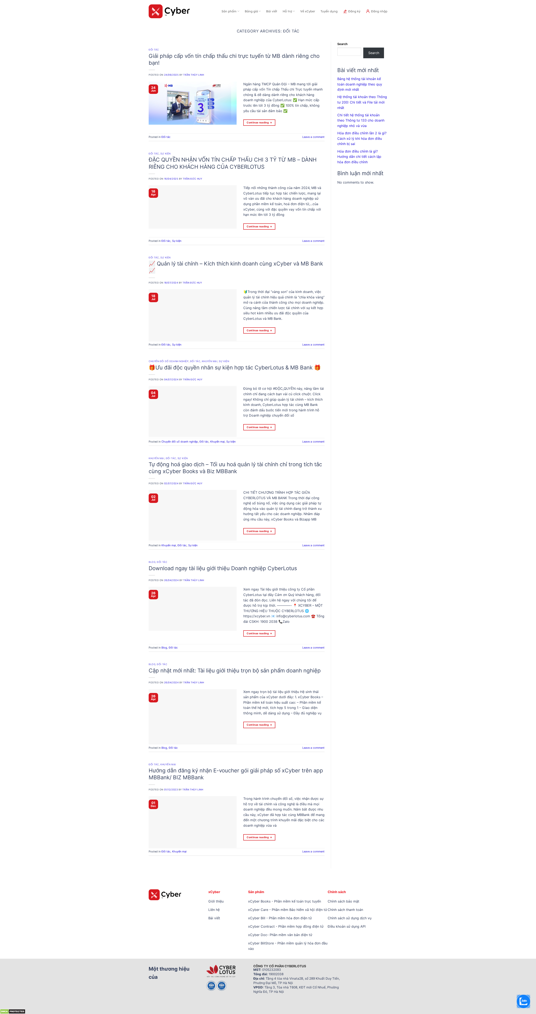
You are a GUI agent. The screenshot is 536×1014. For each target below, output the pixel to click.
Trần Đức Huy (192, 178)
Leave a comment (313, 137)
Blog (152, 562)
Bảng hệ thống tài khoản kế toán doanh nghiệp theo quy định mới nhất (359, 84)
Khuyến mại (210, 361)
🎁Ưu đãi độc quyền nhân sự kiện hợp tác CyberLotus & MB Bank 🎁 (235, 367)
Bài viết (271, 11)
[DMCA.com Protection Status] (12, 1011)
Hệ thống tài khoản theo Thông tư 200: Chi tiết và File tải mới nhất (362, 102)
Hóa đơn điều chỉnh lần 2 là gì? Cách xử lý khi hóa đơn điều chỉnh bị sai (362, 138)
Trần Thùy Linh (193, 74)
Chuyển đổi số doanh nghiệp (169, 361)
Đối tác (154, 49)
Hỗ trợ (287, 11)
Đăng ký (354, 11)
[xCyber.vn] (169, 11)
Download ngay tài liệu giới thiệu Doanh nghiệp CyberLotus (223, 568)
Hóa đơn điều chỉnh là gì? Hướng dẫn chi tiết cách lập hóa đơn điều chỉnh (359, 156)
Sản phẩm (229, 11)
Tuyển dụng (329, 11)
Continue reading (259, 122)
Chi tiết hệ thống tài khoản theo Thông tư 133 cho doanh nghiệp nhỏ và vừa (360, 120)
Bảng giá (251, 11)
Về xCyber (307, 11)
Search (342, 44)
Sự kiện (165, 153)
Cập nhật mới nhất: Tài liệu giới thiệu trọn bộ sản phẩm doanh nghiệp (235, 670)
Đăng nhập (379, 11)
